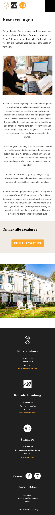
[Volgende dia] (47, 287)
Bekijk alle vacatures (27, 243)
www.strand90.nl (27, 457)
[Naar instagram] (37, 476)
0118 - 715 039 (27, 358)
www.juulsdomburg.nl (27, 369)
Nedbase (33, 487)
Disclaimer (27, 495)
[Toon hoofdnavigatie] (50, 6)
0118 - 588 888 (27, 403)
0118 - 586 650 (27, 447)
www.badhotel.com (27, 413)
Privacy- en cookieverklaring (27, 498)
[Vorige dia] (8, 287)
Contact (28, 501)
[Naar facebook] (28, 476)
